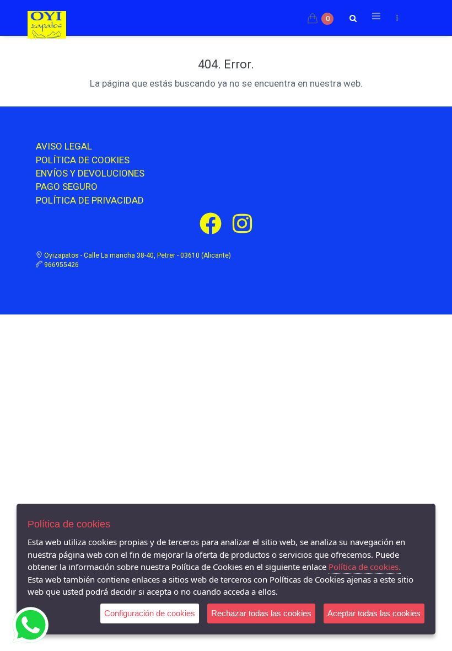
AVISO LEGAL (64, 146)
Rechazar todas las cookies (261, 613)
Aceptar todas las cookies (374, 613)
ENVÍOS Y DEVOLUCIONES (90, 173)
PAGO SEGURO (67, 186)
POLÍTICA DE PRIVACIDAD (90, 200)
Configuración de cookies (149, 613)
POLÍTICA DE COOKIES (83, 160)
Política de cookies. (365, 566)
